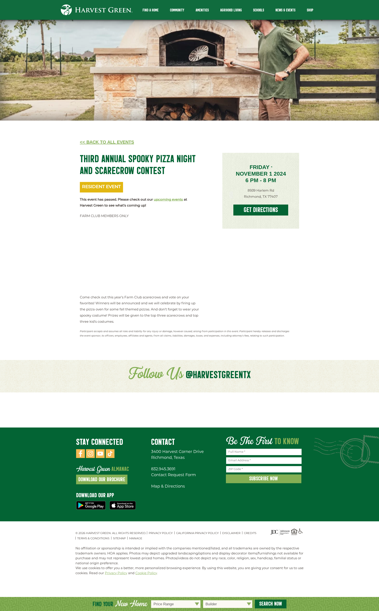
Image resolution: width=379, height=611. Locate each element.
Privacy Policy (161, 533)
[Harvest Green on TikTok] (110, 457)
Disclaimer (231, 533)
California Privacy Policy (197, 533)
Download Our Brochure (101, 479)
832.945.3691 (163, 469)
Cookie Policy (146, 573)
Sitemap (119, 538)
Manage (135, 538)
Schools (258, 10)
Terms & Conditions (93, 538)
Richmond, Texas (168, 458)
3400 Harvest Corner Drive (177, 452)
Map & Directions (168, 487)
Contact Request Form (173, 475)
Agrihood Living (231, 10)
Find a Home (151, 10)
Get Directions (261, 209)
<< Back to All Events (107, 142)
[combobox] (175, 604)
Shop (310, 10)
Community (177, 10)
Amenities (202, 10)
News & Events (285, 10)
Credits (250, 533)
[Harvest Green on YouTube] (100, 457)
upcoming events (168, 199)
